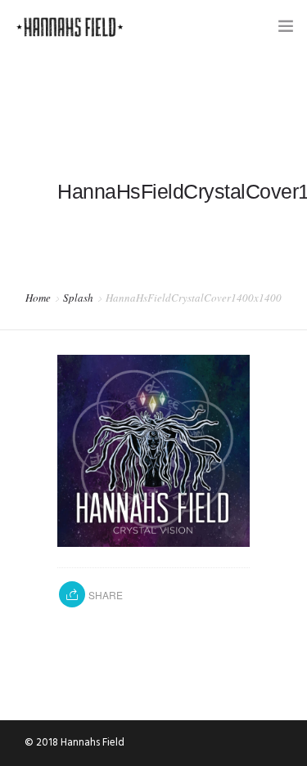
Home (38, 297)
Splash (78, 297)
